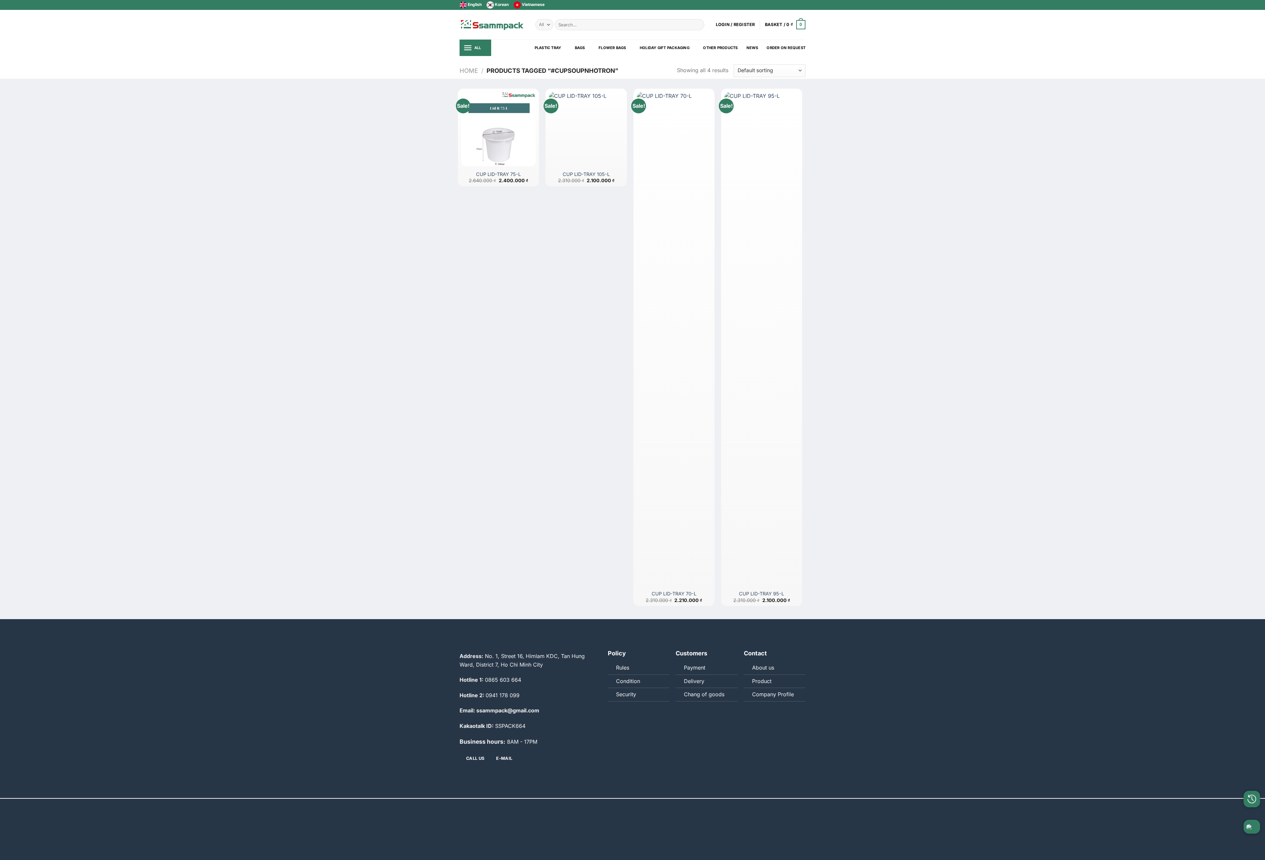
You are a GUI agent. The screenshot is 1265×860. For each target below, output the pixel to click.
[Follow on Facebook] (783, 5)
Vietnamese (533, 4)
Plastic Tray (548, 47)
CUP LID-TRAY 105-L (586, 174)
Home (469, 70)
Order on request (786, 47)
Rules (622, 667)
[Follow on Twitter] (790, 5)
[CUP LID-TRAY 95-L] (761, 339)
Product (762, 681)
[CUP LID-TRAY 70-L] (674, 339)
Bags (580, 47)
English (474, 4)
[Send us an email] (796, 5)
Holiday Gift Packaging (664, 47)
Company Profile (773, 694)
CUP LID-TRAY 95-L (761, 593)
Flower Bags (612, 47)
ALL (477, 47)
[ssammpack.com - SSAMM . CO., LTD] (492, 24)
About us (763, 667)
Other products (720, 47)
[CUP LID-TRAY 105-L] (586, 129)
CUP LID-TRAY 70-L (674, 593)
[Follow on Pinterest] (802, 5)
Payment (694, 667)
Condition (628, 681)
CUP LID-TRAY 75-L (498, 174)
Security (626, 694)
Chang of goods (704, 694)
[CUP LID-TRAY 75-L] (498, 129)
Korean (501, 4)
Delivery (694, 681)
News (752, 47)
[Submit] (698, 24)
